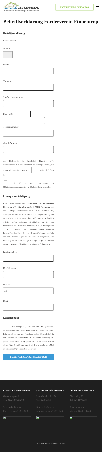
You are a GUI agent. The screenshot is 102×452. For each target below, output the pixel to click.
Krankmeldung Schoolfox (74, 7)
